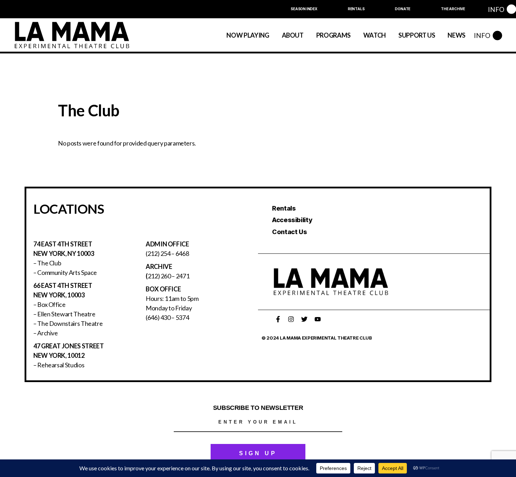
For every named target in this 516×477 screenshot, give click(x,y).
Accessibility (292, 220)
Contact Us (289, 232)
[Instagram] (291, 319)
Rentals (284, 208)
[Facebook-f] (278, 319)
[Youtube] (318, 319)
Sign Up (258, 453)
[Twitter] (304, 319)
